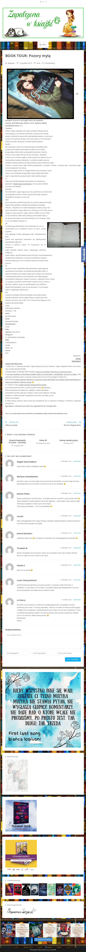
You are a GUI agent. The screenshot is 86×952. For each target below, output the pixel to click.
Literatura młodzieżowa (55, 413)
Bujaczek (11, 63)
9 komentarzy (50, 63)
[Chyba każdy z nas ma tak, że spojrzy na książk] (36, 930)
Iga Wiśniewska (37, 413)
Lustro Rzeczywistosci (27, 580)
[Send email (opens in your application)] (46, 2)
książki (45, 413)
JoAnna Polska (23, 493)
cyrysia (20, 516)
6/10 (10, 413)
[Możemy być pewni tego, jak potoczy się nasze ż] (64, 930)
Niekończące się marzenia (23, 184)
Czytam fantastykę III (18, 413)
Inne (38, 63)
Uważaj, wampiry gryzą (68, 440)
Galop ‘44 (43, 440)
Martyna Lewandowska (27, 476)
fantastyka (29, 413)
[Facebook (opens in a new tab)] (40, 2)
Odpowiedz (77, 461)
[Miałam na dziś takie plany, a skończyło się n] (77, 930)
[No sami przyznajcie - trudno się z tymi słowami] (22, 930)
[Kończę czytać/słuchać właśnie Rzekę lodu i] (50, 930)
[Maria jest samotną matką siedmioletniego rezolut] (8, 930)
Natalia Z (21, 565)
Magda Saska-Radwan (26, 461)
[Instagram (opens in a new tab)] (43, 2)
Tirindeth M (22, 548)
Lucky (65, 413)
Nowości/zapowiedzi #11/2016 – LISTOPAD (17, 441)
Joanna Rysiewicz (24, 533)
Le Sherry (21, 600)
